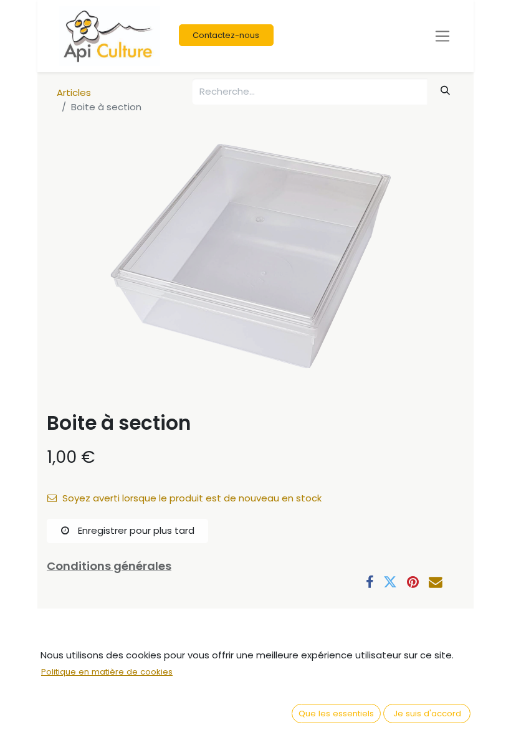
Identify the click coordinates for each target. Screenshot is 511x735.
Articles (74, 92)
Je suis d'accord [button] (427, 713)
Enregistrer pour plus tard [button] (134, 530)
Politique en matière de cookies (107, 672)
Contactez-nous (226, 35)
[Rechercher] (445, 90)
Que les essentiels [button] (336, 713)
